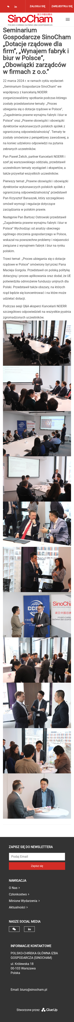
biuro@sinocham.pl (33, 989)
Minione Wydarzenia (23, 901)
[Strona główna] (30, 19)
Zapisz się (37, 865)
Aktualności (17, 907)
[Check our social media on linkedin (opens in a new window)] (17, 7)
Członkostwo (18, 894)
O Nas (13, 888)
